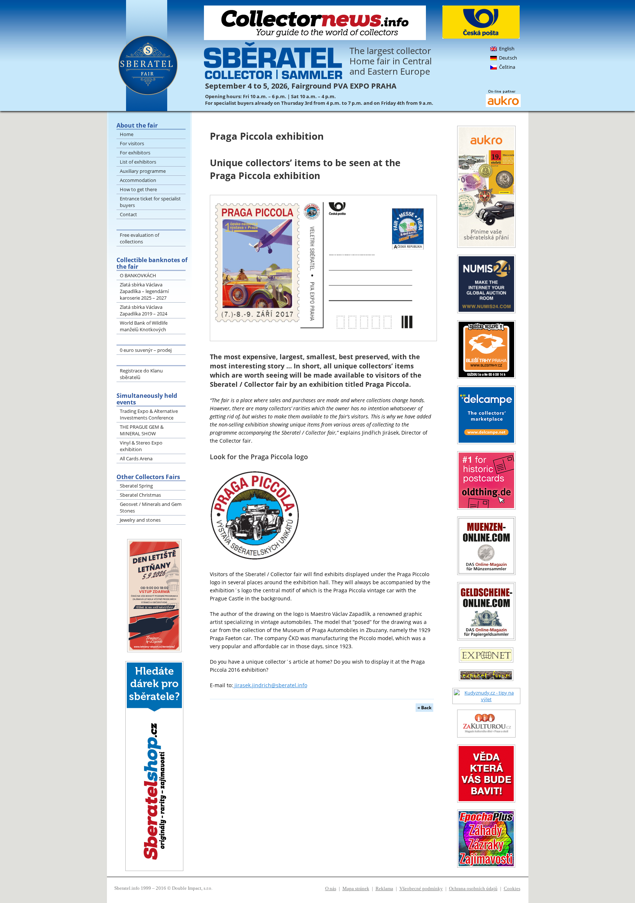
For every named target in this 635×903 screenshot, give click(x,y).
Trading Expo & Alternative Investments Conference (149, 414)
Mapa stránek (355, 888)
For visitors (132, 143)
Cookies (512, 888)
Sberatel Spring (136, 485)
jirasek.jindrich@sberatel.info (270, 685)
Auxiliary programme (143, 171)
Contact (128, 214)
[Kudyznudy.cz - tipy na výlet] (486, 699)
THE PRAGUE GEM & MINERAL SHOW (142, 430)
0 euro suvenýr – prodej (146, 350)
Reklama (384, 888)
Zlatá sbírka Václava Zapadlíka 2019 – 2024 (143, 310)
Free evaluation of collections (139, 238)
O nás (330, 888)
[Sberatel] (158, 55)
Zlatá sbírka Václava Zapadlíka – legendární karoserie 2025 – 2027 (144, 291)
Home (126, 134)
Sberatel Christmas (140, 495)
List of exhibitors (138, 161)
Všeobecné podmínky (421, 888)
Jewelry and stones (140, 520)
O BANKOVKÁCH (138, 275)
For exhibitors (135, 152)
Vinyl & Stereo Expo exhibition (141, 446)
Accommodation (138, 180)
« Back (424, 707)
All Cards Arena (136, 458)
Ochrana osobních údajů (473, 888)
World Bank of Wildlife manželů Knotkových (144, 326)
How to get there (138, 189)
